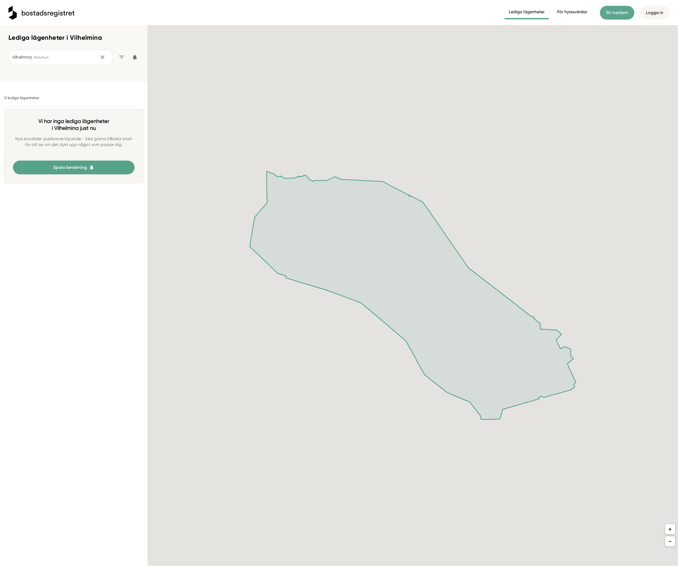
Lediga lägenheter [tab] (527, 11)
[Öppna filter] (121, 57)
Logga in (654, 12)
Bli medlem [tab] (617, 12)
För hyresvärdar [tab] (572, 11)
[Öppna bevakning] (134, 57)
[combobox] (54, 57)
